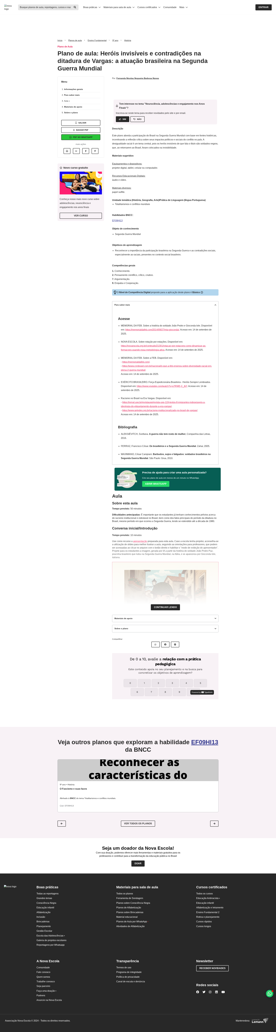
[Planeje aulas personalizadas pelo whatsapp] (269, 993)
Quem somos (43, 977)
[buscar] (74, 7)
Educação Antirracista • (208, 898)
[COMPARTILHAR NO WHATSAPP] (155, 644)
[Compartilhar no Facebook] (85, 151)
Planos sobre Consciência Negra (133, 903)
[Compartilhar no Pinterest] (95, 151)
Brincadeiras (43, 921)
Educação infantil (45, 907)
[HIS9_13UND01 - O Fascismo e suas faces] (138, 770)
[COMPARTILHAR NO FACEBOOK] (165, 644)
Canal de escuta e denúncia (130, 981)
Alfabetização (43, 912)
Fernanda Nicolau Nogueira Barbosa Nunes (137, 78)
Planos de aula (75, 40)
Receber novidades (212, 968)
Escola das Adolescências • (51, 935)
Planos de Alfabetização (128, 907)
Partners (41, 995)
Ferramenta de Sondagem (129, 898)
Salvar (82, 123)
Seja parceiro (43, 986)
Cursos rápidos (204, 921)
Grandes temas (44, 898)
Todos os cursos (204, 893)
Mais (182, 7)
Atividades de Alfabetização (130, 926)
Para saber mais (72, 95)
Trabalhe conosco (46, 981)
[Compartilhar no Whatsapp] (76, 151)
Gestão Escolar (44, 931)
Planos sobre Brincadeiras (129, 912)
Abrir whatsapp (155, 484)
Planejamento (44, 926)
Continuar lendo (165, 607)
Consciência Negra (46, 903)
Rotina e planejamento (207, 917)
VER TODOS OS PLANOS (138, 823)
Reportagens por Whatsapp (51, 945)
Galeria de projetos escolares (51, 940)
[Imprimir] (67, 151)
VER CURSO (81, 215)
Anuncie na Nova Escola (49, 1000)
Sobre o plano (71, 112)
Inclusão (41, 917)
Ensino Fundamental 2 (207, 912)
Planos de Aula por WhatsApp (132, 921)
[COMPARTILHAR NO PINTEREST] (175, 644)
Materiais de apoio (73, 107)
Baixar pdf (82, 130)
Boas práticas (90, 7)
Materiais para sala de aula (117, 7)
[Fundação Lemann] (260, 1021)
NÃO (139, 119)
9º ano (115, 40)
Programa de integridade (129, 972)
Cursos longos (203, 926)
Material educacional (127, 917)
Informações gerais (73, 89)
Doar (138, 863)
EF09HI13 (117, 220)
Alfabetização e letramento (209, 907)
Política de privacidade (128, 977)
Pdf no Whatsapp (82, 137)
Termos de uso (123, 967)
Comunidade (170, 7)
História (127, 40)
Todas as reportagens (48, 893)
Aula (66, 101)
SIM (124, 119)
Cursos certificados (147, 7)
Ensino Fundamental (97, 40)
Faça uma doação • (46, 991)
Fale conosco (43, 972)
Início (59, 40)
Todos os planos (124, 893)
